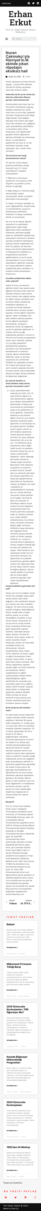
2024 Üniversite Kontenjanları (16, 1104)
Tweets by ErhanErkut (12, 1183)
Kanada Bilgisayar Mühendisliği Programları (17, 1059)
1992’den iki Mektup (18, 1147)
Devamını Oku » (12, 947)
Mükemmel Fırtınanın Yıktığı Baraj (19, 965)
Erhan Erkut (20, 18)
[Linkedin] (38, 3)
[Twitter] (33, 3)
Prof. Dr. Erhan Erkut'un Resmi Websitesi (20, 30)
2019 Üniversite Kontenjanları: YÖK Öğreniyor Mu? (17, 1009)
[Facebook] (29, 3)
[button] (7, 39)
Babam (11, 924)
